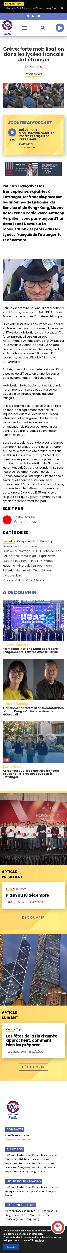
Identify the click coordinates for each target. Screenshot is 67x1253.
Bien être (9, 541)
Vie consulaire (12, 575)
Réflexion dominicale (17, 570)
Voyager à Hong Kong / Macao (24, 580)
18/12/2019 (37, 902)
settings (39, 1240)
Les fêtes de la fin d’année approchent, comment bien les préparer (31, 1040)
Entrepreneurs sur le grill (20, 556)
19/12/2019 (37, 1051)
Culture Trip (44, 541)
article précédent (12, 874)
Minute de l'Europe (30, 566)
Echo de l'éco (52, 551)
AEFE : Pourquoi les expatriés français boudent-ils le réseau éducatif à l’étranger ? (31, 774)
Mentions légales (15, 1139)
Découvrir (33, 917)
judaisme (9, 566)
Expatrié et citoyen (16, 561)
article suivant (10, 1015)
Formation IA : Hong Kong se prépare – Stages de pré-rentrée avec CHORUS (31, 650)
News (48, 566)
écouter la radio (60, 28)
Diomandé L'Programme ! (20, 546)
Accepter (11, 1247)
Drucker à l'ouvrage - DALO (22, 551)
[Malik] (33, 169)
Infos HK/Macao (42, 561)
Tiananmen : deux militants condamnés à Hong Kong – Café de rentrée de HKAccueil (33, 711)
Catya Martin (24, 517)
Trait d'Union (42, 570)
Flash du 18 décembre (27, 895)
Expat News (26, 143)
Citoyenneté (26, 541)
